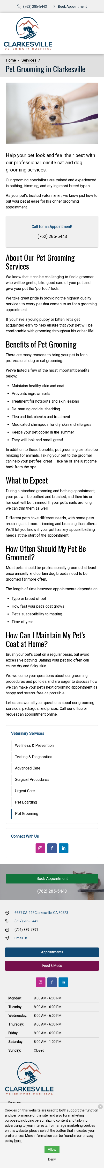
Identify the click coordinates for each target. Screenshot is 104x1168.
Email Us (21, 938)
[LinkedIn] (63, 848)
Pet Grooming (26, 813)
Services (29, 60)
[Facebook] (52, 848)
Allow (52, 1149)
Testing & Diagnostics (33, 757)
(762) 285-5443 (52, 236)
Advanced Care (27, 768)
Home (11, 60)
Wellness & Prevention (34, 745)
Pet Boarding (26, 802)
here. (18, 1141)
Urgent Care (25, 791)
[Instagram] (40, 848)
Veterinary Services (27, 733)
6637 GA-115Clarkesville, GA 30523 (41, 913)
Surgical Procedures (32, 779)
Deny (52, 1159)
